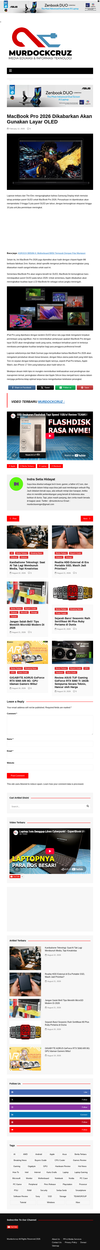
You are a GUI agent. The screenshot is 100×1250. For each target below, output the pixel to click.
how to (15, 1172)
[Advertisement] (50, 230)
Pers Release (50, 1184)
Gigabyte (32, 1166)
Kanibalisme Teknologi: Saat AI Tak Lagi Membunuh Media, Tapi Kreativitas (27, 565)
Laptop (43, 466)
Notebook (59, 1178)
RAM (29, 1190)
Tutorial (14, 616)
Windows (51, 1202)
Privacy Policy (71, 1242)
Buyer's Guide (75, 553)
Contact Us (57, 1242)
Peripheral (33, 1184)
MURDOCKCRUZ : (51, 401)
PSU (16, 1190)
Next (85, 518)
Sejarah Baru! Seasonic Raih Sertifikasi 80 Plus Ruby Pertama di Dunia (72, 621)
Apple (13, 466)
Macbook (57, 466)
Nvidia (71, 1178)
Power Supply (61, 613)
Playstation (67, 1184)
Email (10, 751)
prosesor (83, 1184)
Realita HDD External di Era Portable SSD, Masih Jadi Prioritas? (72, 565)
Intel (26, 1172)
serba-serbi (61, 1190)
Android (38, 1154)
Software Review (20, 1196)
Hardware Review (62, 1166)
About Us (56, 1239)
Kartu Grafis (22, 672)
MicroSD (24, 612)
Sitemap (55, 1246)
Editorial (14, 557)
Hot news (82, 1166)
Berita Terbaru (28, 466)
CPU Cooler (60, 1160)
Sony (38, 1196)
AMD (25, 1154)
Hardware (59, 672)
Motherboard (43, 1178)
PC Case (84, 1178)
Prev (15, 518)
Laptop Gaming (81, 1172)
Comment (12, 713)
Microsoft (16, 1178)
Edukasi (24, 557)
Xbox (78, 1202)
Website (10, 763)
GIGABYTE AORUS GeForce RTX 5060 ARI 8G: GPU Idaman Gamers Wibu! (27, 680)
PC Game (17, 1184)
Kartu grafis (52, 1172)
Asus (64, 1154)
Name (10, 739)
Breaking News (36, 553)
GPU (13, 672)
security (43, 1190)
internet (37, 1172)
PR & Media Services (72, 1239)
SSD (50, 1196)
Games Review (79, 1160)
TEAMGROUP (80, 1196)
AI (12, 553)
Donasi (83, 1242)
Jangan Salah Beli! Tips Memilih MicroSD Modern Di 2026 (27, 624)
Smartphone (81, 1190)
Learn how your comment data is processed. (63, 784)
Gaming (16, 1166)
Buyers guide (40, 1160)
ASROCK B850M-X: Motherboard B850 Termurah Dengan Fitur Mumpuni (51, 253)
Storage (69, 557)
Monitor (29, 1178)
